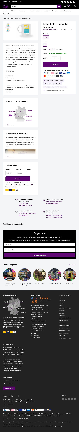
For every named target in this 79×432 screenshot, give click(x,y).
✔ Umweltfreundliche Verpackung (39, 309)
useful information (66, 10)
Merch (46, 10)
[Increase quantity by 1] (58, 58)
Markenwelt (6, 373)
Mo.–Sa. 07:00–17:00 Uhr (25, 205)
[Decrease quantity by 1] (50, 58)
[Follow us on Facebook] (62, 1)
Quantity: (45, 58)
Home (4, 18)
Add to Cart (55, 64)
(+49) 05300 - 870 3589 (36, 328)
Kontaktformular (35, 335)
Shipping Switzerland (65, 318)
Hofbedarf (6, 359)
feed (31, 10)
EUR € (13, 396)
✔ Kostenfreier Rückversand (38, 321)
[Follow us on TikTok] (74, 1)
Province (18, 169)
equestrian (22, 10)
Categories (62, 335)
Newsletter (62, 310)
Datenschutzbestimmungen (38, 426)
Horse (4, 10)
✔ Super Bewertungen (36, 307)
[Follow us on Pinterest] (68, 1)
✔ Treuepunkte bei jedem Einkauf (39, 305)
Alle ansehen (72, 265)
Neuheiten (6, 366)
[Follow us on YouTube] (71, 1)
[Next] (76, 275)
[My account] (65, 6)
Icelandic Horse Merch (49, 29)
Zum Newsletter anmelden (40, 255)
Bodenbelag (17, 359)
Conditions (62, 315)
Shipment (61, 313)
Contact (61, 305)
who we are (62, 300)
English (5, 396)
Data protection (63, 323)
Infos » (19, 328)
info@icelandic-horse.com (37, 326)
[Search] (59, 6)
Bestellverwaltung (64, 333)
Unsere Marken (19, 363)
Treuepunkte (7, 380)
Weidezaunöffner (16, 370)
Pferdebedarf (7, 368)
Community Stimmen (65, 308)
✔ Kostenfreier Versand (37, 318)
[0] (68, 6)
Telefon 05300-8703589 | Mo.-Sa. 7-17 (12, 1)
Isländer (5, 363)
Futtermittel (11, 363)
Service (54, 10)
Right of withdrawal (64, 325)
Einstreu (19, 361)
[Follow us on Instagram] (65, 1)
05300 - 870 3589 (23, 203)
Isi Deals (14, 361)
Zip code (28, 169)
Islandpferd (12, 366)
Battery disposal (63, 320)
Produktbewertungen (65, 338)
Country (7, 169)
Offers (38, 10)
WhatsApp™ (34, 333)
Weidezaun (18, 366)
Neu (9, 14)
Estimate (17, 178)
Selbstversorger (7, 361)
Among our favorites (64, 330)
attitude (13, 10)
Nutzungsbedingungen (51, 426)
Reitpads (11, 359)
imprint (61, 303)
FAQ (4, 14)
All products (10, 18)
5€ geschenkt (9, 388)
